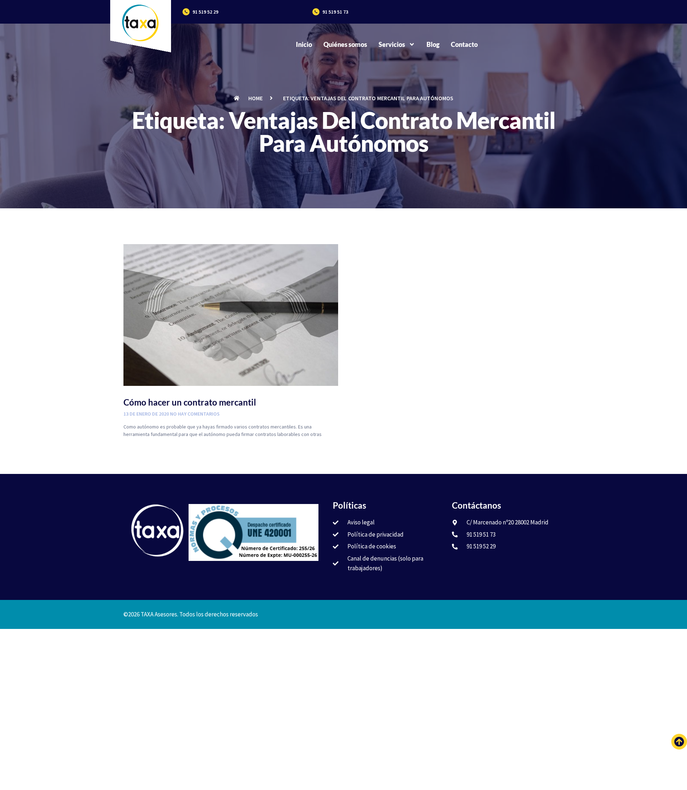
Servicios (392, 44)
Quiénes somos (345, 44)
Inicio (304, 44)
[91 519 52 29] (186, 11)
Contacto (464, 44)
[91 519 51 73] (316, 11)
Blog (433, 44)
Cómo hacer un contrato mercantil (189, 402)
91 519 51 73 (335, 12)
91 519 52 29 (205, 12)
